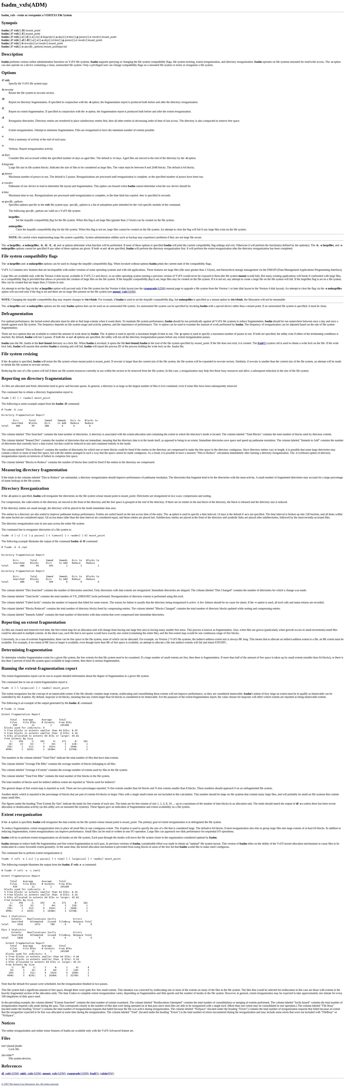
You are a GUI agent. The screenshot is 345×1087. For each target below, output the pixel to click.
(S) (262, 343)
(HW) (107, 1073)
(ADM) (154, 288)
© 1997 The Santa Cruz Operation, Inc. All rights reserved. (30, 1084)
